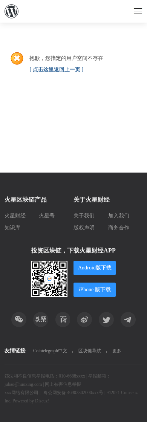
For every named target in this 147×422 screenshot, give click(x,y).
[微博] (84, 319)
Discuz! (42, 401)
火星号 (47, 216)
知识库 (12, 228)
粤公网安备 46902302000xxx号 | (74, 392)
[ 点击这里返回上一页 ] (56, 69)
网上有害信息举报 (63, 384)
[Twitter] (106, 319)
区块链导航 (89, 350)
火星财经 (15, 216)
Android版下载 (95, 268)
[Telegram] (128, 319)
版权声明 (84, 228)
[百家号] (62, 319)
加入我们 (118, 216)
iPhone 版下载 (95, 289)
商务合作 (118, 228)
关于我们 (84, 216)
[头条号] (40, 319)
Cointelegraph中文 (50, 350)
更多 (116, 350)
